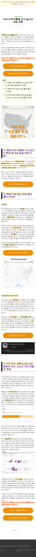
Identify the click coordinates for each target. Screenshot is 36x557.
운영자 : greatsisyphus (24, 546)
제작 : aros (2, 550)
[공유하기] (7, 530)
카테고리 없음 (18, 16)
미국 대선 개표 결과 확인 (18, 253)
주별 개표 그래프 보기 (17, 335)
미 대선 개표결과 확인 (17, 66)
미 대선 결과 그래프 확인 (18, 73)
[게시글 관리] (9, 530)
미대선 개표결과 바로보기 (18, 184)
